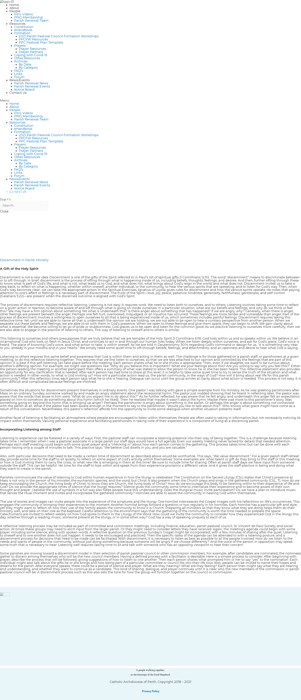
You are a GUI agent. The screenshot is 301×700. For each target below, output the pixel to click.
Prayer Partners (31, 52)
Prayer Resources (32, 49)
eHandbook (23, 30)
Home (14, 5)
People (14, 11)
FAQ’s (18, 71)
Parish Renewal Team (31, 20)
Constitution (23, 27)
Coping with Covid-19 (30, 55)
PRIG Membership (28, 17)
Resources (17, 24)
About (14, 8)
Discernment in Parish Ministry (24, 260)
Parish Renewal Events (32, 86)
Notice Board (24, 90)
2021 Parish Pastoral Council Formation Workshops (59, 36)
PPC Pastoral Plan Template (41, 42)
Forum (19, 77)
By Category (28, 68)
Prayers (20, 46)
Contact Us (18, 93)
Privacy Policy (150, 691)
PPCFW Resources (33, 39)
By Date (25, 64)
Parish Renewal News (31, 83)
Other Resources (27, 58)
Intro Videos (23, 14)
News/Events (19, 80)
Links (18, 74)
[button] (150, 100)
